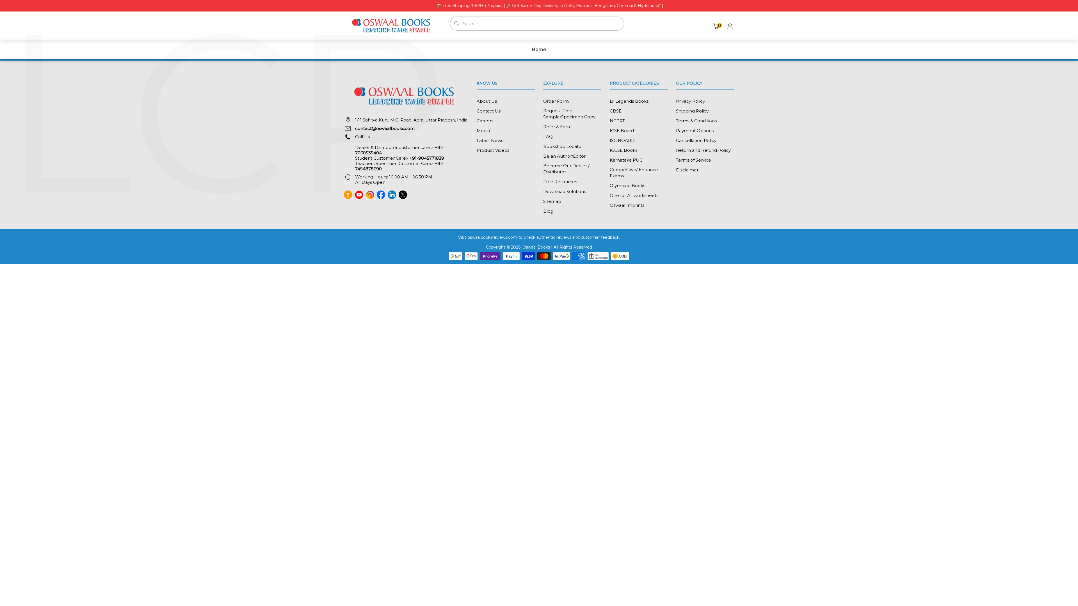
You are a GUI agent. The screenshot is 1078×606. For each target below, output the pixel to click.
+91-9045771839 (427, 158)
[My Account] (730, 26)
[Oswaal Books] (393, 25)
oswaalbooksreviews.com (492, 237)
